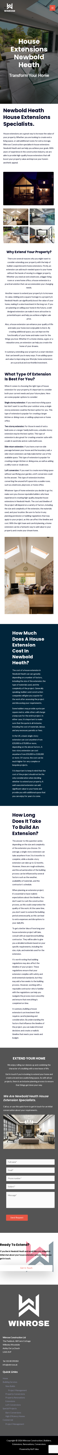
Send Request (17, 1217)
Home (5, 1378)
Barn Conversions (13, 1413)
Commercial (8, 1420)
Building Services (10, 1382)
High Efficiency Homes (15, 1416)
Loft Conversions (13, 1405)
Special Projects (10, 1408)
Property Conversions (15, 1394)
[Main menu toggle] (52, 8)
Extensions (10, 1401)
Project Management (17, 1390)
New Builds (10, 1386)
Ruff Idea (34, 1449)
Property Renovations (15, 1397)
